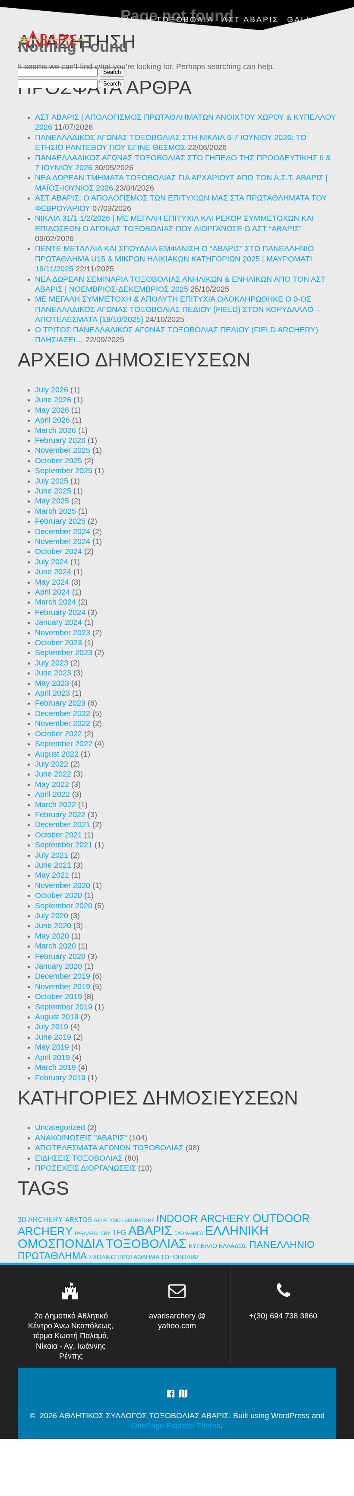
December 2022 (62, 713)
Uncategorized (60, 1127)
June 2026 (53, 399)
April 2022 (52, 794)
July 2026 (51, 389)
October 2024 (58, 551)
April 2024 (52, 592)
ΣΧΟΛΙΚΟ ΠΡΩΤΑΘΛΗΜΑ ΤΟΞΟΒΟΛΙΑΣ (144, 1257)
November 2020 (62, 885)
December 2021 (62, 824)
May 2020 (52, 936)
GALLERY (309, 19)
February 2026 (60, 440)
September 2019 (63, 1007)
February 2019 (60, 1077)
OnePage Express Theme (176, 1425)
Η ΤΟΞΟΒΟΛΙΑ (180, 19)
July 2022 (51, 764)
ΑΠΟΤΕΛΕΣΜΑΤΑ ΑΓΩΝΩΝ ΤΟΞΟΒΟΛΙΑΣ (109, 1147)
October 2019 (58, 996)
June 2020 (53, 925)
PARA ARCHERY (92, 1233)
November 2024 (62, 541)
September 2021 (63, 844)
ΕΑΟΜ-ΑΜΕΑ (188, 1233)
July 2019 (51, 1026)
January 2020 (58, 966)
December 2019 (62, 976)
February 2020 (60, 956)
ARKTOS (78, 1219)
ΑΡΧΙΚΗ (119, 19)
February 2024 (60, 612)
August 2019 (57, 1016)
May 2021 (52, 875)
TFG (119, 1232)
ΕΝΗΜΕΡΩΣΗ (209, 59)
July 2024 (51, 561)
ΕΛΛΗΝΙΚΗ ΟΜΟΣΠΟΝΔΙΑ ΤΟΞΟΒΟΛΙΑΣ (143, 1237)
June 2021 (53, 865)
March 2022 (55, 804)
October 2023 (58, 642)
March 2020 (55, 946)
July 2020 (51, 915)
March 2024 (55, 602)
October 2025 (58, 460)
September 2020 (63, 905)
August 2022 (57, 754)
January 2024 (58, 622)
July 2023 (51, 663)
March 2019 (55, 1067)
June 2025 (53, 491)
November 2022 (62, 723)
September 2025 (63, 470)
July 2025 (51, 481)
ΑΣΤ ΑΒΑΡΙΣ (250, 19)
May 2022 (52, 784)
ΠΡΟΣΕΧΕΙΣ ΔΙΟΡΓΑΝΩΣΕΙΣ (85, 1168)
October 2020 (58, 895)
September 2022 (63, 743)
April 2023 (52, 693)
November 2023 (62, 632)
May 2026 (52, 410)
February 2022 (60, 814)
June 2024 (53, 571)
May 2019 (52, 1047)
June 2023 (53, 672)
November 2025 (62, 450)
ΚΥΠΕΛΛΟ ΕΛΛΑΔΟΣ (218, 1246)
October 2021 (58, 835)
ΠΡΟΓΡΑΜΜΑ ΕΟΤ (290, 59)
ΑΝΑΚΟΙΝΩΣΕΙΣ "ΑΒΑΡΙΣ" (81, 1137)
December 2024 (62, 531)
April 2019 (52, 1057)
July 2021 (51, 855)
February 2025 (60, 521)
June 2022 (53, 774)
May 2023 (52, 683)
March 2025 (55, 511)
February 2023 (60, 703)
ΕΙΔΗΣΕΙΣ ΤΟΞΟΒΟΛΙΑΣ (79, 1158)
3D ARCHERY (40, 1219)
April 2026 (52, 420)
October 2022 (58, 733)
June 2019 (53, 1037)
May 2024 (52, 582)
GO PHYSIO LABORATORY (124, 1220)
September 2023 (63, 652)
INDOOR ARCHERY (203, 1218)
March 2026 (55, 430)
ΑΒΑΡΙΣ (150, 1230)
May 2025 (52, 501)
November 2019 (62, 986)
